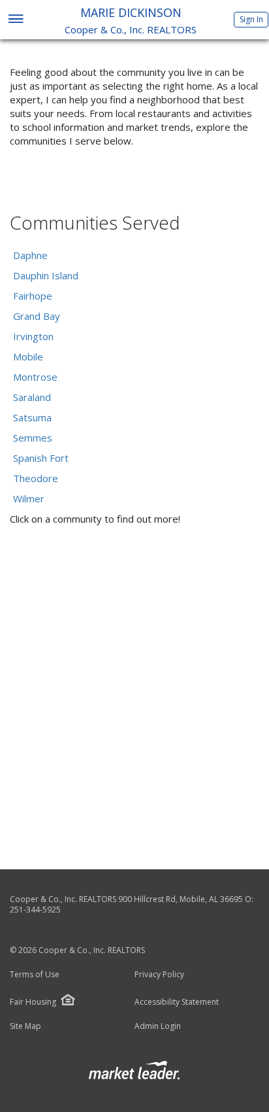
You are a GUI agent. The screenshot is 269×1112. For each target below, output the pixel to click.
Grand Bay (36, 315)
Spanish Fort (41, 457)
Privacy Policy (159, 974)
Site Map (25, 1026)
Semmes (32, 437)
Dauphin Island (45, 275)
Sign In (251, 19)
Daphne (30, 255)
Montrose (35, 376)
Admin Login (157, 1026)
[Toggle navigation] (15, 20)
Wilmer (28, 498)
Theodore (35, 478)
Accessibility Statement (176, 1002)
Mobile (28, 356)
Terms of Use (34, 974)
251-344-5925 (35, 909)
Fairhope (32, 295)
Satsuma (32, 417)
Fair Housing (33, 1001)
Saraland (32, 397)
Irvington (33, 336)
